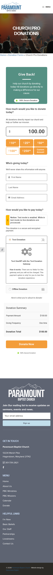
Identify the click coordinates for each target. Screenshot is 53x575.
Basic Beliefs (9, 524)
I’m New (7, 519)
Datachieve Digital (12, 570)
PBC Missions (9, 495)
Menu (48, 7)
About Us (7, 486)
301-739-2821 (11, 462)
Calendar (7, 500)
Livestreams (8, 538)
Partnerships (9, 534)
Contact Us (8, 543)
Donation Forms (16, 55)
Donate (6, 505)
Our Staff (7, 529)
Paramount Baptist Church (21, 568)
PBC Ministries (10, 491)
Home (3, 55)
